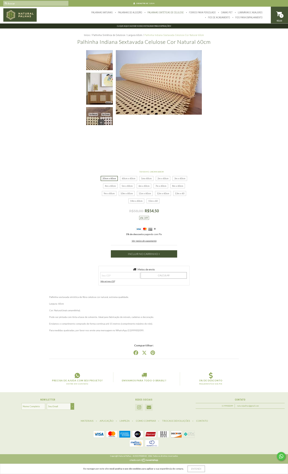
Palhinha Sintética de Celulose (108, 35)
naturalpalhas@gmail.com (248, 406)
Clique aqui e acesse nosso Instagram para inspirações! (144, 26)
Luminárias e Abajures (249, 12)
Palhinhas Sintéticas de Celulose (165, 12)
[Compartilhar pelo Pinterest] (152, 352)
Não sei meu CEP (107, 281)
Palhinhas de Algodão (130, 12)
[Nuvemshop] (144, 461)
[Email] (149, 407)
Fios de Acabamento (219, 17)
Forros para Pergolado (202, 12)
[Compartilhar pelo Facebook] (136, 352)
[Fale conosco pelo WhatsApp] (281, 456)
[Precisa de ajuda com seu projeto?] (77, 375)
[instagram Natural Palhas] (139, 407)
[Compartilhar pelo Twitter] (144, 352)
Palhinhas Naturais (102, 12)
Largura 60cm (135, 35)
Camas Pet (226, 12)
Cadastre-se (142, 3)
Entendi (196, 468)
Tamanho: (151, 171)
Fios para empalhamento (248, 17)
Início (87, 35)
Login (152, 3)
